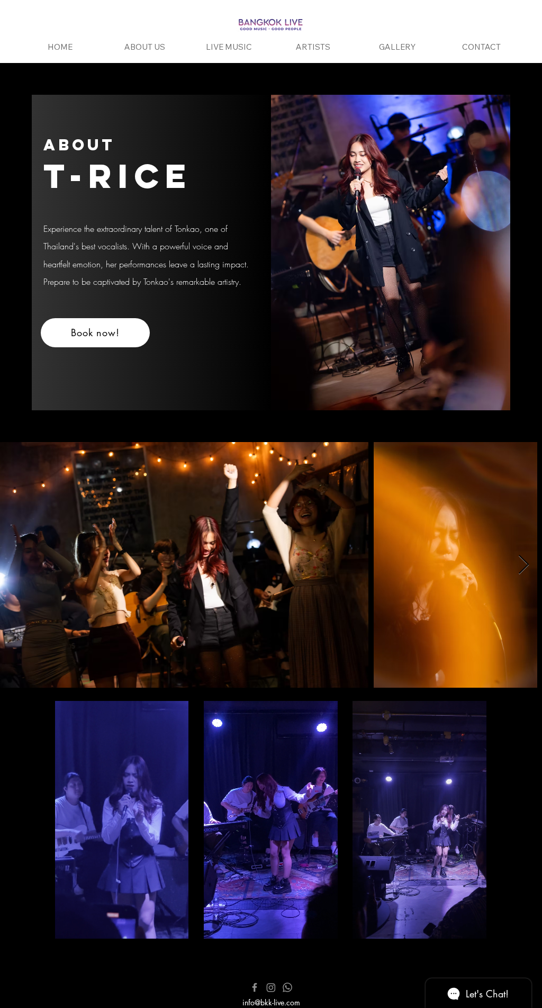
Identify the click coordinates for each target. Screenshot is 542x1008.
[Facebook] (254, 987)
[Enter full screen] (177, 924)
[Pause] (66, 924)
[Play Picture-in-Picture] (159, 924)
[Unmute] (84, 924)
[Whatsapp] (287, 987)
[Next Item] (524, 565)
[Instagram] (271, 987)
